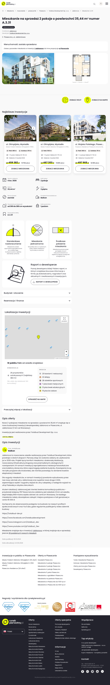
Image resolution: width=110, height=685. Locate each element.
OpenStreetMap (65, 358)
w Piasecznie (64, 48)
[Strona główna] (3, 11)
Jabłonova (39, 48)
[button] (33, 128)
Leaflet (57, 358)
